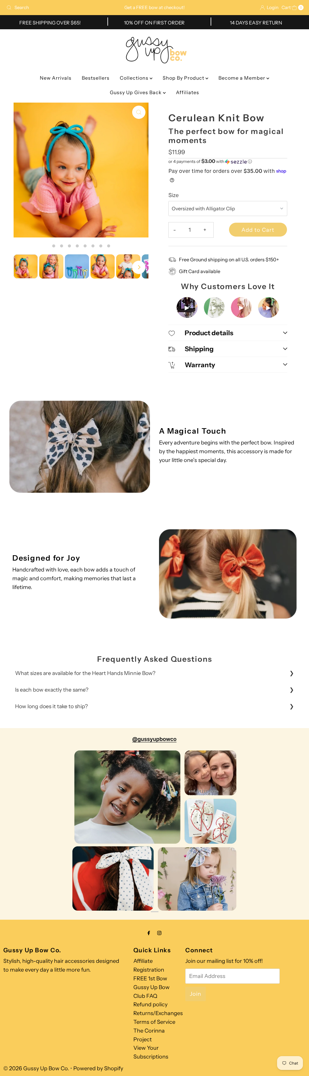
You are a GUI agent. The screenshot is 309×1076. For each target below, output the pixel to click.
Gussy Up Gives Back (136, 92)
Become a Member (242, 78)
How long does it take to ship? (51, 706)
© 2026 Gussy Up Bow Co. (36, 1068)
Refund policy (150, 1004)
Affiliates (187, 92)
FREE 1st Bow (150, 978)
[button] (227, 161)
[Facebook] (149, 933)
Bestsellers (96, 78)
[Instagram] (159, 933)
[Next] (138, 267)
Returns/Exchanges (158, 1013)
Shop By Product (184, 78)
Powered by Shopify (98, 1068)
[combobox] (52, 8)
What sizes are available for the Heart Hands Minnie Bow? (85, 673)
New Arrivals (56, 78)
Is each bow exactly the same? (51, 689)
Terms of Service (154, 1022)
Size (173, 195)
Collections (135, 78)
